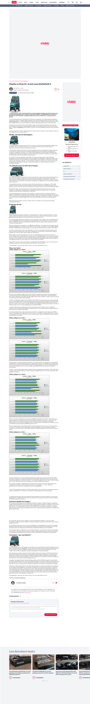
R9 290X (16, 220)
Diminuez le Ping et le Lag (72, 144)
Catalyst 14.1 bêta (40, 113)
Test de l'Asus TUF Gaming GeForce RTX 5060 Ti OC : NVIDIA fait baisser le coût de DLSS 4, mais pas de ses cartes (66, 673)
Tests (25, 2)
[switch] (76, 2)
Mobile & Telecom (47, 5)
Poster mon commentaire (50, 614)
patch (10, 217)
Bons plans (44, 2)
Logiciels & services (28, 5)
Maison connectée (70, 5)
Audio (62, 5)
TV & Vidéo (56, 5)
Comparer (62, 2)
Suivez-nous (13, 92)
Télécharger (53, 2)
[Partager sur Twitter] (87, 697)
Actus (20, 2)
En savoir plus (27, 592)
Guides (31, 2)
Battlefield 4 (21, 127)
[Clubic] (14, 2)
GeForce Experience (13, 121)
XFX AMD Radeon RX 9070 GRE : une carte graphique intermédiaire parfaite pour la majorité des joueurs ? (20, 673)
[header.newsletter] (72, 2)
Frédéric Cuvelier (19, 88)
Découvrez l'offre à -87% (71, 155)
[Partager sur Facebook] (87, 693)
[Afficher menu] (9, 2)
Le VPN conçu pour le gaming (70, 125)
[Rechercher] (68, 2)
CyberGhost (71, 142)
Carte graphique (24, 81)
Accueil (11, 81)
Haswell (16, 226)
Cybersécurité (19, 5)
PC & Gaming (38, 5)
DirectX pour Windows (20, 577)
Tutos (37, 2)
